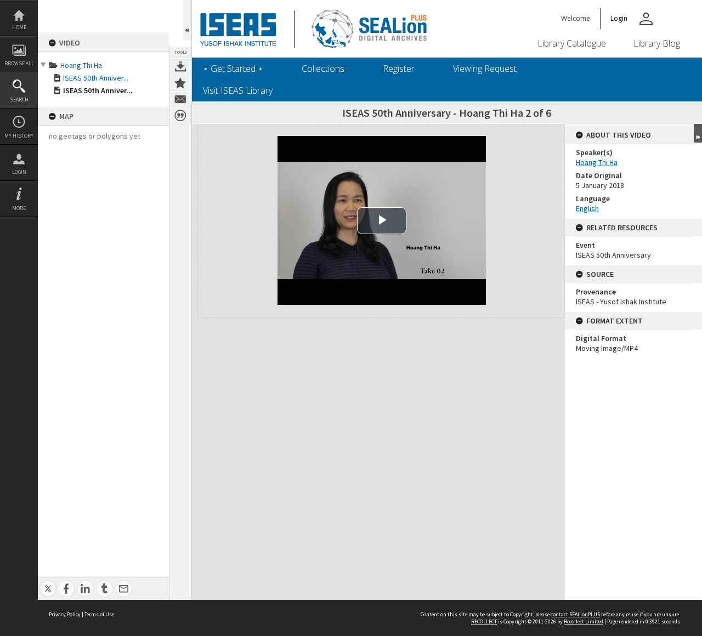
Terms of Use (99, 614)
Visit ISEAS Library (238, 90)
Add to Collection (180, 83)
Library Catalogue (571, 43)
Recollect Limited (583, 621)
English (587, 208)
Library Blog (656, 43)
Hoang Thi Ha (81, 65)
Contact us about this (180, 99)
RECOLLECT (484, 621)
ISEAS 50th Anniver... (95, 78)
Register (399, 68)
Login (19, 171)
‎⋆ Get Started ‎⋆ (233, 68)
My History (18, 135)
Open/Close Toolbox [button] (187, 20)
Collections (323, 68)
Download (180, 66)
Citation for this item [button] (180, 115)
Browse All (19, 63)
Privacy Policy (65, 614)
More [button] (19, 208)
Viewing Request (485, 68)
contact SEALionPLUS (575, 614)
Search (19, 99)
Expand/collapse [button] (698, 133)
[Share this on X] (47, 582)
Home (19, 27)
